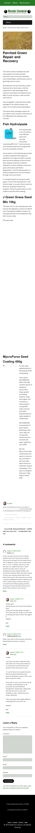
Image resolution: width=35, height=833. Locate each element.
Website (5, 772)
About (15, 3)
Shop (26, 822)
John (10, 503)
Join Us (21, 822)
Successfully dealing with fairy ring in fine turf (10, 531)
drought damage (26, 517)
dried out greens (9, 517)
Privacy (15, 822)
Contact (7, 3)
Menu (8, 22)
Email (5, 764)
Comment (6, 734)
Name (5, 756)
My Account (25, 3)
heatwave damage (8, 519)
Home (5, 27)
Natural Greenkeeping (11, 514)
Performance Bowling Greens (11, 509)
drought (17, 517)
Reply (5, 591)
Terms (9, 822)
